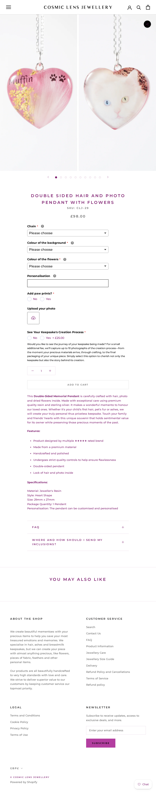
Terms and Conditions (25, 715)
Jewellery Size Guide (100, 659)
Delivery (91, 665)
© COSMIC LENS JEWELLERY (30, 777)
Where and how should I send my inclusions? (67, 542)
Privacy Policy (19, 728)
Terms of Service (97, 678)
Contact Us (93, 633)
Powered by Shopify (23, 782)
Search (90, 627)
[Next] (107, 177)
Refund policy (95, 684)
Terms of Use (19, 734)
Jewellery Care (96, 652)
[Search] (139, 7)
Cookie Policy (19, 722)
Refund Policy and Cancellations (108, 671)
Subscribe (100, 743)
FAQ (36, 527)
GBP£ (14, 768)
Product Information (100, 646)
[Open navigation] (8, 7)
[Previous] (48, 177)
